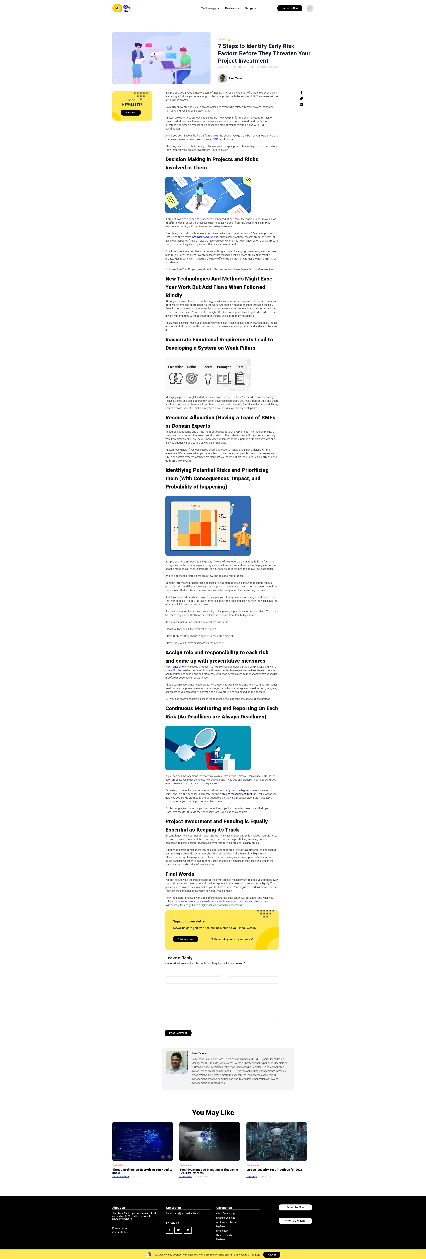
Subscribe (130, 112)
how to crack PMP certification (214, 139)
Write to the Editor (295, 1220)
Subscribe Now (290, 8)
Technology (224, 39)
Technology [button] (209, 8)
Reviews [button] (231, 8)
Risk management (175, 666)
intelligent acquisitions (205, 237)
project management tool (237, 794)
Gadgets (250, 8)
